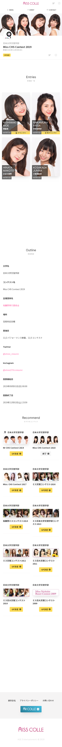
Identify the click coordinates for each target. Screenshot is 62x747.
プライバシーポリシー (29, 700)
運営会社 (12, 700)
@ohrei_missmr (11, 353)
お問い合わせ (48, 700)
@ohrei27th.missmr (13, 370)
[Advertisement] (31, 65)
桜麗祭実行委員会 (11, 305)
